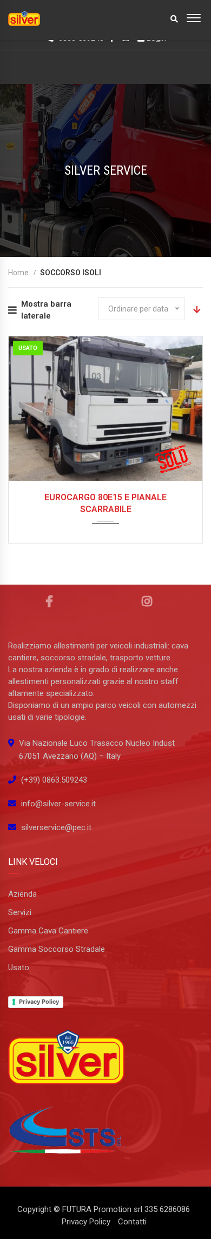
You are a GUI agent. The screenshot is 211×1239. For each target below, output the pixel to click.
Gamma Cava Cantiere (48, 931)
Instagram (147, 601)
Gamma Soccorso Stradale (56, 949)
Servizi (19, 912)
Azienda (22, 894)
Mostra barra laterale (46, 310)
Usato (18, 967)
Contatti (132, 1222)
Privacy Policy (39, 1001)
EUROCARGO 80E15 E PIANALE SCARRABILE (105, 503)
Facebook (49, 601)
